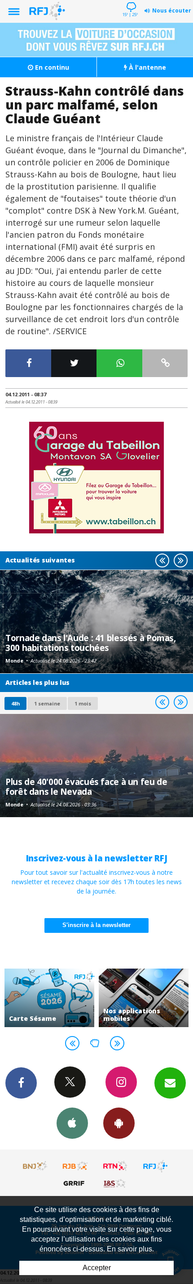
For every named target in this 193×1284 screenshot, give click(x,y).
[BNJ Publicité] (35, 1166)
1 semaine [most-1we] (47, 703)
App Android (119, 1123)
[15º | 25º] (130, 1)
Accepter (97, 1267)
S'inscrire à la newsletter (96, 925)
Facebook (21, 1083)
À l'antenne (146, 67)
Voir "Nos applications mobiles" (144, 998)
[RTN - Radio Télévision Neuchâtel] (115, 1166)
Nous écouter (171, 10)
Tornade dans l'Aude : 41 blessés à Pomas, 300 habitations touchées (90, 642)
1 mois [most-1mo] (83, 703)
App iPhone (72, 1123)
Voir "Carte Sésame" (49, 998)
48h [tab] (15, 703)
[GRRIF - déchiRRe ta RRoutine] (75, 1183)
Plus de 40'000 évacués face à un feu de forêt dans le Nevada (86, 786)
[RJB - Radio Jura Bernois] (75, 1166)
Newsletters (170, 1083)
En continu (51, 67)
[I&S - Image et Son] (115, 1183)
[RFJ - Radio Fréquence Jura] (155, 1166)
